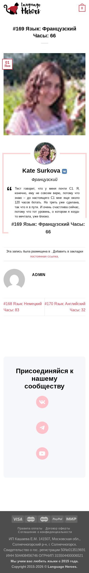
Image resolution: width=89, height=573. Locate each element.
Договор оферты (58, 528)
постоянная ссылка (44, 256)
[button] (47, 8)
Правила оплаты (30, 528)
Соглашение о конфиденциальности (45, 532)
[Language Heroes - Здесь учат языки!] (22, 8)
